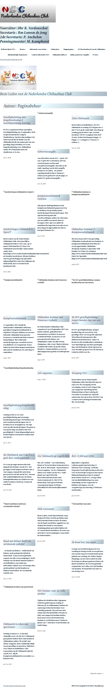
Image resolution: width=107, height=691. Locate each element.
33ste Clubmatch (80, 118)
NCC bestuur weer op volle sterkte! (51, 592)
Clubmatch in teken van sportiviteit (15, 625)
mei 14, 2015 (76, 577)
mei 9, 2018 (7, 158)
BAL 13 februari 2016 (83, 456)
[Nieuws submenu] (25, 49)
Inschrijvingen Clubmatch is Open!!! (18, 231)
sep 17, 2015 (7, 579)
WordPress (99, 686)
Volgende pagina (97, 673)
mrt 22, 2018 (76, 148)
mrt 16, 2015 (7, 664)
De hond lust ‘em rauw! (84, 542)
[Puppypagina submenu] (74, 49)
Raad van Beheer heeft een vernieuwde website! (17, 542)
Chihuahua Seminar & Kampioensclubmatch (83, 231)
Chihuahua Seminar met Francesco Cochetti (50, 319)
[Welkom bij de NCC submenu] (15, 49)
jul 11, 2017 (7, 443)
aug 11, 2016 (41, 380)
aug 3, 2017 (7, 358)
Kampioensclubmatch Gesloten (48, 197)
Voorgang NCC (79, 373)
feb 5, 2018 (7, 272)
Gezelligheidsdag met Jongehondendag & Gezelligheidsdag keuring (16, 120)
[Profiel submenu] (98, 54)
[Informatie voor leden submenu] (47, 49)
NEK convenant (45, 508)
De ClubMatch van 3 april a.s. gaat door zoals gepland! (19, 456)
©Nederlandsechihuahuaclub (11, 60)
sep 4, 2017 (41, 236)
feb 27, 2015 (41, 631)
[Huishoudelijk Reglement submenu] (27, 54)
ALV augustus (44, 373)
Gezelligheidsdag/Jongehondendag (18, 407)
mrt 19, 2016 (7, 490)
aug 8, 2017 (75, 264)
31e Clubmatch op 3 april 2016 (53, 456)
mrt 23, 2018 (41, 184)
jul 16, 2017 (75, 358)
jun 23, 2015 (41, 541)
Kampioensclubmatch (14, 318)
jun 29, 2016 (75, 408)
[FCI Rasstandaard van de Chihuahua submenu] (105, 49)
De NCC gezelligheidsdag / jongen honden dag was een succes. (86, 320)
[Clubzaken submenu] (59, 49)
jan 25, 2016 (41, 496)
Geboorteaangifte (46, 151)
